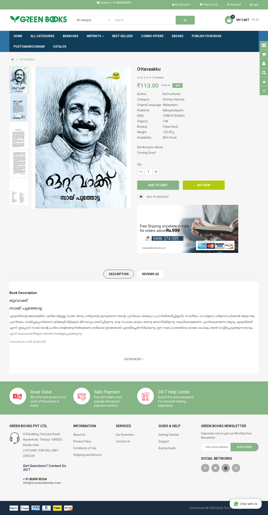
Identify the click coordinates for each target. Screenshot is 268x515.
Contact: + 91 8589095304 (115, 2)
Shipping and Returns (87, 454)
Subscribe (244, 447)
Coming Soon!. (146, 152)
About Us (79, 434)
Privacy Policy (82, 441)
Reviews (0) (150, 274)
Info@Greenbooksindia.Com (42, 482)
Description (119, 274)
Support (163, 441)
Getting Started (168, 434)
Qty (139, 164)
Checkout (235, 4)
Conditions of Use (85, 448)
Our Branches (125, 434)
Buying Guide (167, 448)
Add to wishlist (157, 196)
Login (255, 4)
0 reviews (158, 77)
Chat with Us (249, 504)
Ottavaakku (27, 59)
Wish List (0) (210, 4)
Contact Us (123, 441)
